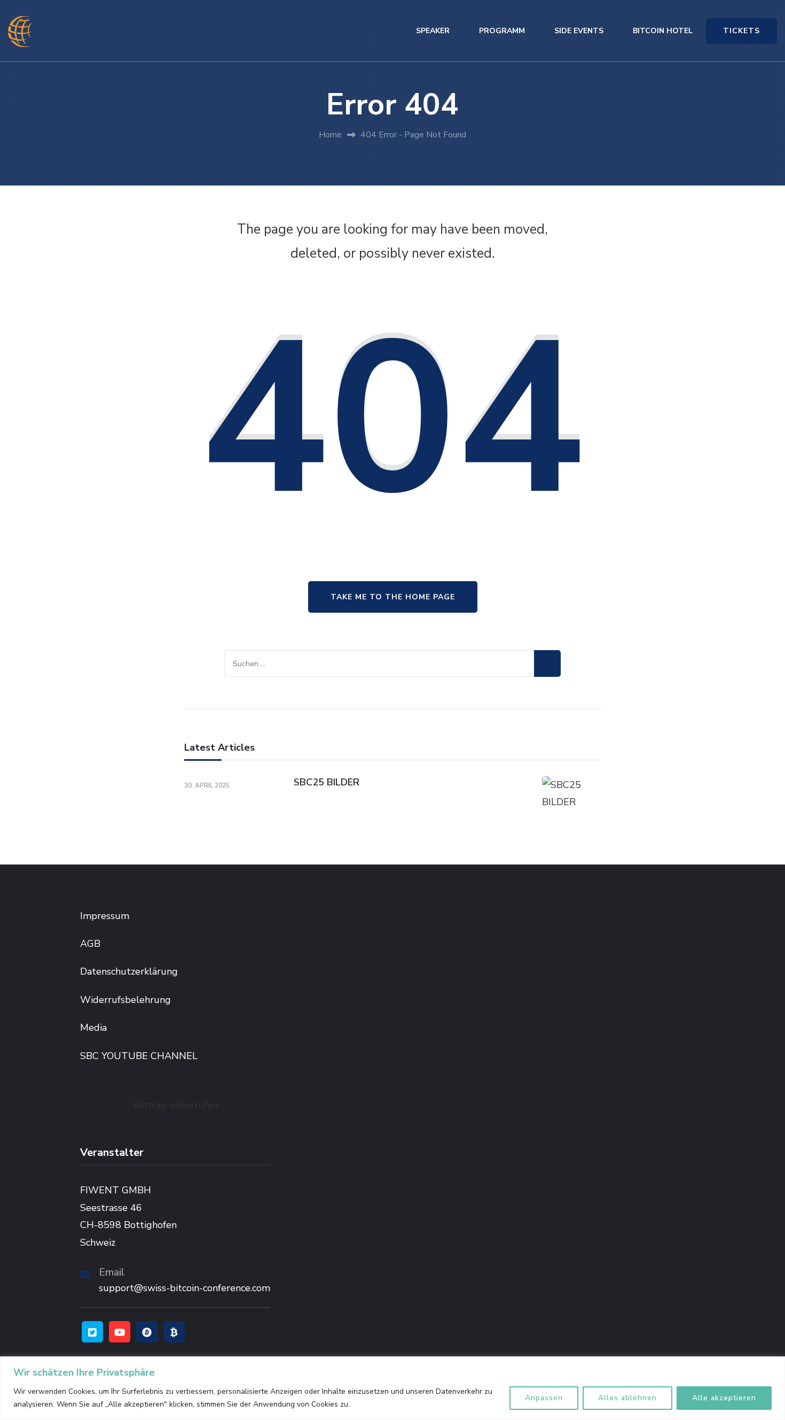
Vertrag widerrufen (175, 1105)
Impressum (104, 915)
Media (93, 1027)
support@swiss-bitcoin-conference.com (184, 1288)
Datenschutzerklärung (129, 971)
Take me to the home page (393, 597)
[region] (392, 1388)
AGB (90, 943)
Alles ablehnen (627, 1398)
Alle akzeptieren (724, 1398)
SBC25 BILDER (326, 782)
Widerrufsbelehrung (125, 999)
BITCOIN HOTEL (663, 31)
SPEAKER (433, 31)
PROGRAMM (502, 31)
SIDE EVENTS (578, 31)
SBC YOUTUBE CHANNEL (139, 1055)
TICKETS (741, 31)
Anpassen (544, 1398)
